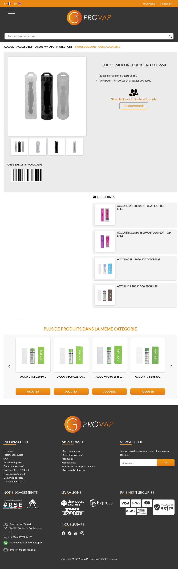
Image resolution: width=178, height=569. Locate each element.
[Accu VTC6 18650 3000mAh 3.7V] (33, 354)
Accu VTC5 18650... (148, 376)
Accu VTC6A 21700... (71, 376)
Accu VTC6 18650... (33, 376)
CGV (6, 458)
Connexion (166, 3)
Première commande (14, 473)
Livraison (8, 450)
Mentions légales (12, 462)
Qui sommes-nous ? (14, 466)
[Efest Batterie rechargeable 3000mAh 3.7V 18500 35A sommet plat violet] (105, 214)
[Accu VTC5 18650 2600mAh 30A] (147, 354)
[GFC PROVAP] (89, 17)
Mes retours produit (72, 454)
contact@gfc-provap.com (22, 549)
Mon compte (74, 442)
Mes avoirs (67, 458)
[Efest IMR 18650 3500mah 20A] (105, 241)
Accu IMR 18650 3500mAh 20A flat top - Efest (144, 234)
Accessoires (25, 46)
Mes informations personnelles (78, 466)
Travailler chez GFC (14, 481)
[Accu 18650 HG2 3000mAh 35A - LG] (105, 295)
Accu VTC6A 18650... (109, 376)
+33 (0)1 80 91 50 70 (21, 536)
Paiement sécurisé (13, 454)
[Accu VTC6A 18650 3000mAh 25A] (109, 354)
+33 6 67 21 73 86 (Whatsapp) (26, 542)
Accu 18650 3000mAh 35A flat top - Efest (142, 207)
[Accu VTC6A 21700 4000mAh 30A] (71, 354)
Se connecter (133, 106)
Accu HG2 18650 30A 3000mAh (137, 286)
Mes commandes (71, 451)
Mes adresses (69, 462)
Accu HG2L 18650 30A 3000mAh (138, 259)
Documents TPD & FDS (16, 470)
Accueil (9, 46)
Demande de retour (14, 477)
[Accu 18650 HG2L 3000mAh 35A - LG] (105, 268)
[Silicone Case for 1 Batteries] (19, 146)
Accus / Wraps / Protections (53, 46)
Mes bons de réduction (74, 470)
